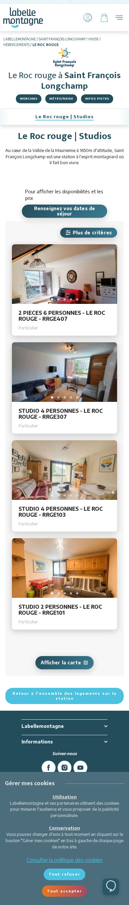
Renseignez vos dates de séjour (64, 211)
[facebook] (49, 768)
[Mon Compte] (88, 18)
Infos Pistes (97, 99)
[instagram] (64, 768)
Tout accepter (64, 891)
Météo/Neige (61, 99)
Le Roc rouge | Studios (64, 117)
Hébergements (16, 45)
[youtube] (80, 768)
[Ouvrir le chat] (111, 887)
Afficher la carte (61, 662)
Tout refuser (64, 874)
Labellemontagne (19, 39)
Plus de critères (92, 232)
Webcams (28, 99)
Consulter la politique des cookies (64, 860)
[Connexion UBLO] (6, 900)
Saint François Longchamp (62, 39)
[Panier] (104, 18)
